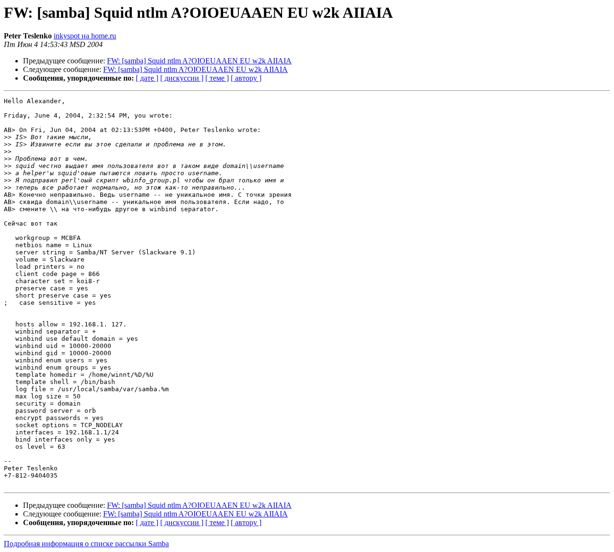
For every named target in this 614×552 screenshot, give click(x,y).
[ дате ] (147, 78)
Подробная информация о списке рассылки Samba (86, 544)
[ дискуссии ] (181, 78)
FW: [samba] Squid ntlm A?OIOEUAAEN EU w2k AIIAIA (199, 61)
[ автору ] (246, 78)
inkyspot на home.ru (85, 36)
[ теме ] (217, 78)
